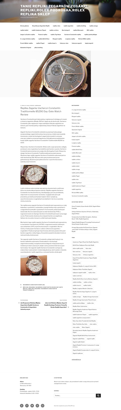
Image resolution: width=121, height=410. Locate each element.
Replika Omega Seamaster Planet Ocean (84, 300)
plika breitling (38, 47)
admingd (38, 105)
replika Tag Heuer (56, 34)
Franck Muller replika (26, 43)
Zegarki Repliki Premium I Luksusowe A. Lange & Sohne (86, 346)
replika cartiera (54, 30)
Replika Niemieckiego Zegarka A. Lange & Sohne (84, 292)
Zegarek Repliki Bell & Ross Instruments (84, 335)
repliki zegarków (68, 26)
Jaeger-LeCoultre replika (27, 34)
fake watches (76, 251)
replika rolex (56, 26)
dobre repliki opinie (78, 248)
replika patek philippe (90, 34)
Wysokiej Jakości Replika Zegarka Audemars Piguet (85, 331)
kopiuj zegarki (89, 43)
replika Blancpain (78, 30)
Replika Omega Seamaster (90, 296)
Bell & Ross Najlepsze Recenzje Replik (83, 245)
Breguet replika (57, 39)
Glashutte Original (25, 47)
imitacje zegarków (88, 254)
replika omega (93, 26)
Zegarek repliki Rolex (79, 338)
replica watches (77, 275)
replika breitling (81, 26)
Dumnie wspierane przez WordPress (64, 405)
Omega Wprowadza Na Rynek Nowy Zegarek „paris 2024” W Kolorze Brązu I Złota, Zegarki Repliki (84, 229)
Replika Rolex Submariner (80, 306)
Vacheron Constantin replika (72, 34)
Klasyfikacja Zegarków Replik (41, 26)
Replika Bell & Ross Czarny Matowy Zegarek (85, 279)
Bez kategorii (66, 30)
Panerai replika (42, 34)
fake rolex (88, 248)
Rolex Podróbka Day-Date (80, 324)
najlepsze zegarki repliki (79, 272)
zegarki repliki (91, 338)
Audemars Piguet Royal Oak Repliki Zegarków (86, 242)
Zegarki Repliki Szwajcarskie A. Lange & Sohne (86, 350)
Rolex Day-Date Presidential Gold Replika (84, 321)
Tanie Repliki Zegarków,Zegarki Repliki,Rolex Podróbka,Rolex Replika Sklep (53, 10)
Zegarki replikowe (78, 353)
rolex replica (93, 324)
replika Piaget (40, 43)
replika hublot (24, 30)
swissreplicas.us (76, 359)
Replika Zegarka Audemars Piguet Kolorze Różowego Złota (85, 310)
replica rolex (91, 272)
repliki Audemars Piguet (39, 30)
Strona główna (24, 26)
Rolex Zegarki (86, 327)
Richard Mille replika (84, 39)
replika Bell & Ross (43, 39)
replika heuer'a (76, 163)
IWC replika (90, 30)
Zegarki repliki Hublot (79, 342)
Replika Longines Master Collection (83, 288)
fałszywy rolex (64, 43)
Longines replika (70, 39)
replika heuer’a (52, 43)
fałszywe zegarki (77, 43)
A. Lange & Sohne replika (27, 39)
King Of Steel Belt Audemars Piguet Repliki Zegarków (85, 259)
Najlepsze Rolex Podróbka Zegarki (82, 269)
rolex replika (76, 327)
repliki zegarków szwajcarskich (81, 317)
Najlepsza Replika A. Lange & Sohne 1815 (84, 266)
